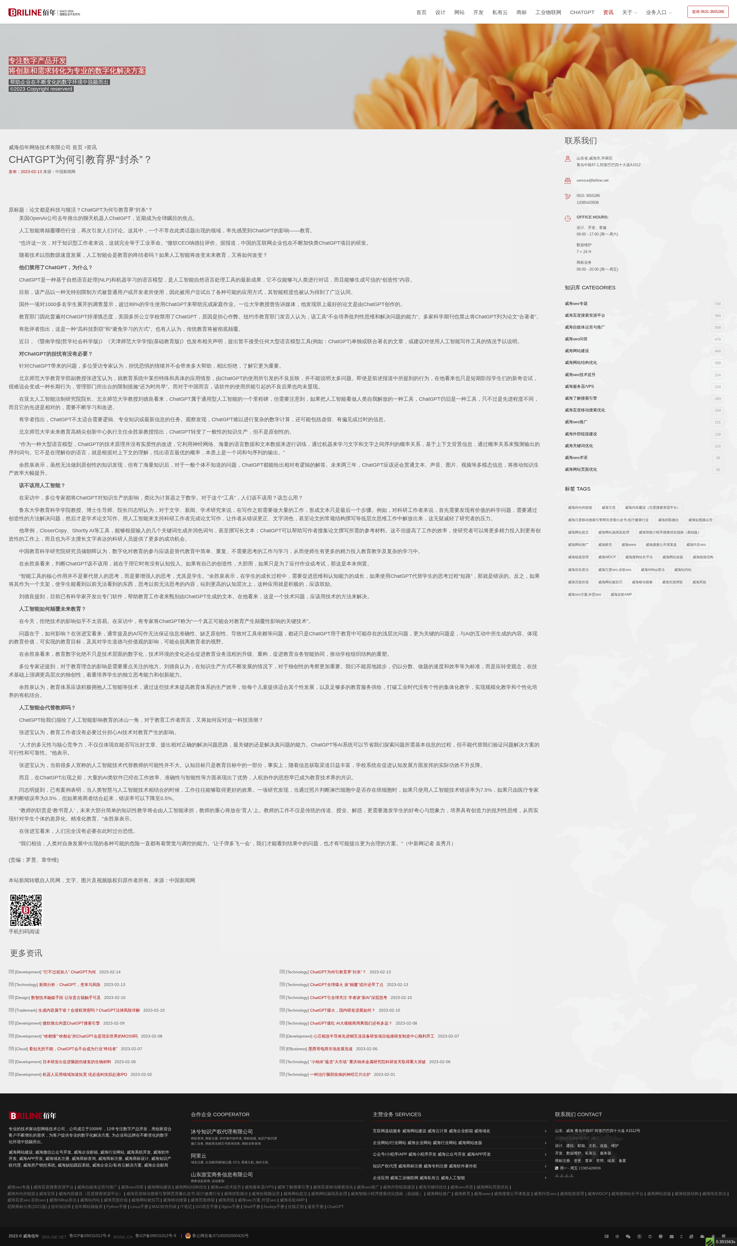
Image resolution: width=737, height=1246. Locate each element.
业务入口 (656, 12)
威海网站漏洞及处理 (613, 532)
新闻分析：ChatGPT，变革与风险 (69, 984)
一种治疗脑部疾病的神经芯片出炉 (340, 1074)
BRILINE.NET (54, 1237)
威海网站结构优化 (643, 362)
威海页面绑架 (672, 582)
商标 (521, 12)
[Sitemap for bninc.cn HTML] (557, 1175)
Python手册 (116, 1206)
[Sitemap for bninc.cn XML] (567, 1175)
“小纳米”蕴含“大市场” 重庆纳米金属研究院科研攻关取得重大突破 (368, 1061)
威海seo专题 (643, 303)
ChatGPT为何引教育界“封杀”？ (338, 972)
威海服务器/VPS (643, 386)
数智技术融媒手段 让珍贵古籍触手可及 (66, 997)
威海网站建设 (643, 350)
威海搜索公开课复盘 (661, 545)
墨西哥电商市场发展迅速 (330, 1048)
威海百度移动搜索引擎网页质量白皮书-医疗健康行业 (608, 520)
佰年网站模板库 (89, 1206)
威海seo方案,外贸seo (584, 594)
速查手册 (315, 1206)
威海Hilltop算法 (653, 570)
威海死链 (699, 582)
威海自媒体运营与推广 (643, 327)
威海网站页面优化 (642, 469)
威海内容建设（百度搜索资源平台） (652, 508)
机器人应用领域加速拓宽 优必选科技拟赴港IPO (85, 1074)
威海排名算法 (578, 570)
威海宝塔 (609, 508)
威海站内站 (683, 570)
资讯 (608, 12)
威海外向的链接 (580, 508)
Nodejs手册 (274, 1206)
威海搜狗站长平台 (639, 557)
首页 (421, 12)
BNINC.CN (123, 1237)
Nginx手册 (230, 1206)
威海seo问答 (643, 339)
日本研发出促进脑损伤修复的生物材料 (77, 1061)
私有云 (500, 12)
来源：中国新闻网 (59, 171)
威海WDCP (607, 557)
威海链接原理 (578, 557)
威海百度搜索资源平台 (643, 315)
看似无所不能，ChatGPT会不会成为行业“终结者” (73, 1048)
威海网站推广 (578, 545)
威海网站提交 (578, 532)
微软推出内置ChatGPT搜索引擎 (71, 1023)
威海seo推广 (643, 421)
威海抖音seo (696, 545)
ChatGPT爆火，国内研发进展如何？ (342, 1010)
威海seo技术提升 (643, 374)
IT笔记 (186, 1206)
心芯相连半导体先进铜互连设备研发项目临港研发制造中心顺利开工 (374, 1036)
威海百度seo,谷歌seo (614, 570)
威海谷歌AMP (621, 594)
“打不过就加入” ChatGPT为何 (69, 972)
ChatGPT (582, 12)
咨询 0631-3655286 (708, 12)
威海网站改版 (672, 557)
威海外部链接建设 (643, 434)
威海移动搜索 (642, 582)
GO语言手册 (206, 1206)
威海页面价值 (578, 582)
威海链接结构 (703, 557)
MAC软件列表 (164, 1206)
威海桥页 (605, 545)
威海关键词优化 (643, 445)
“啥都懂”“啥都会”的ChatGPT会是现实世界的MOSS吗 (90, 1036)
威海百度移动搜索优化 (643, 410)
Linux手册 (139, 1206)
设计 (440, 12)
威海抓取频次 (668, 520)
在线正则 (296, 1206)
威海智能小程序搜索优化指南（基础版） (670, 532)
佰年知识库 (61, 1206)
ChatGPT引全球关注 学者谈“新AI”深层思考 (348, 997)
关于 (627, 12)
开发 (478, 12)
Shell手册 (251, 1206)
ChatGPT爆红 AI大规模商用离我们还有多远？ (351, 1023)
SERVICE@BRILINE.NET (577, 1138)
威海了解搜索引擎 (643, 398)
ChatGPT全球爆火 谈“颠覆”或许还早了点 (346, 984)
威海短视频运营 (700, 520)
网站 (459, 12)
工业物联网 (548, 12)
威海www (629, 545)
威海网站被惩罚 (610, 582)
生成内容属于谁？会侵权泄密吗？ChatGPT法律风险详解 (89, 1010)
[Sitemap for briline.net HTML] (562, 1175)
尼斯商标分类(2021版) (27, 1206)
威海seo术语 (642, 457)
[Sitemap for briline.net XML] (571, 1175)
